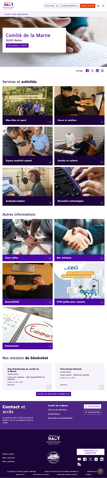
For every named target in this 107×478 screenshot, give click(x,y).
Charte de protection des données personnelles (61, 471)
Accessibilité (12, 301)
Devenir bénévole (69, 6)
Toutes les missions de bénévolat (53, 394)
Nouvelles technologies (71, 201)
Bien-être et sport (16, 120)
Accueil (7, 14)
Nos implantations (20, 14)
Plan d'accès (94, 412)
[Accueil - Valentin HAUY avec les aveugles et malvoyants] (8, 6)
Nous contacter (9, 458)
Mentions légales (93, 471)
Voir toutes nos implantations (60, 418)
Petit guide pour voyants (71, 301)
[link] (53, 457)
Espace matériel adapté (19, 160)
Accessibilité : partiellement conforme (21, 471)
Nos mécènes (64, 257)
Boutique (50, 6)
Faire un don (87, 6)
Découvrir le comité (17, 45)
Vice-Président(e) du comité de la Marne (23, 370)
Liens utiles (11, 257)
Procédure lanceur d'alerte (67, 474)
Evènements (12, 346)
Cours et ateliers (67, 120)
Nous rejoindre (9, 461)
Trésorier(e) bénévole (71, 369)
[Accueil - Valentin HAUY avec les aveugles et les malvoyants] (53, 440)
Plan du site (20, 474)
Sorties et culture (68, 160)
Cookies (88, 474)
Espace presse (8, 454)
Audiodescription (15, 201)
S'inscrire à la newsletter (91, 452)
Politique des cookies (41, 474)
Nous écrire (94, 406)
